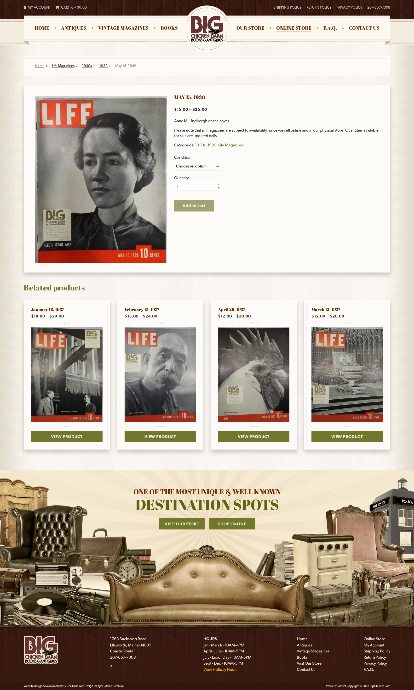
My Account (38, 7)
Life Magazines (63, 66)
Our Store (250, 28)
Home (41, 28)
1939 (103, 66)
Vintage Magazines (123, 28)
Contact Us (364, 28)
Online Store (293, 28)
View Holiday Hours (220, 669)
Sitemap (119, 686)
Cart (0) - (73, 7)
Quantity (181, 178)
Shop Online (232, 524)
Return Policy (319, 7)
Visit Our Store (182, 524)
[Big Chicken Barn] (41, 649)
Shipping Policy (288, 7)
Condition (182, 157)
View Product (67, 436)
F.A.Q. (330, 28)
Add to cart (194, 205)
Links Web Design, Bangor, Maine (92, 686)
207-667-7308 (378, 7)
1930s (87, 66)
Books (169, 28)
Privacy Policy (349, 7)
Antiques (73, 28)
